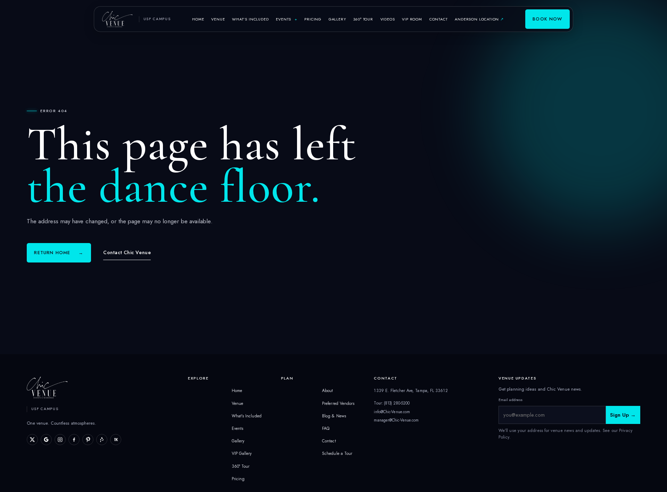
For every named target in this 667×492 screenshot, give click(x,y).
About (327, 390)
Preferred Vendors (338, 403)
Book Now (547, 19)
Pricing (312, 19)
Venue (218, 19)
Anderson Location (481, 19)
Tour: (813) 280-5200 (392, 403)
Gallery (337, 19)
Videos (387, 19)
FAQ (325, 428)
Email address (510, 399)
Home (198, 19)
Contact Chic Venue (127, 252)
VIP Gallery (242, 453)
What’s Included (250, 19)
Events (286, 19)
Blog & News (334, 416)
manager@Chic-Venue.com (396, 420)
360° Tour (363, 19)
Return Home (58, 252)
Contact (438, 19)
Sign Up (623, 415)
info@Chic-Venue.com (392, 412)
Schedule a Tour (337, 453)
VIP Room (412, 19)
